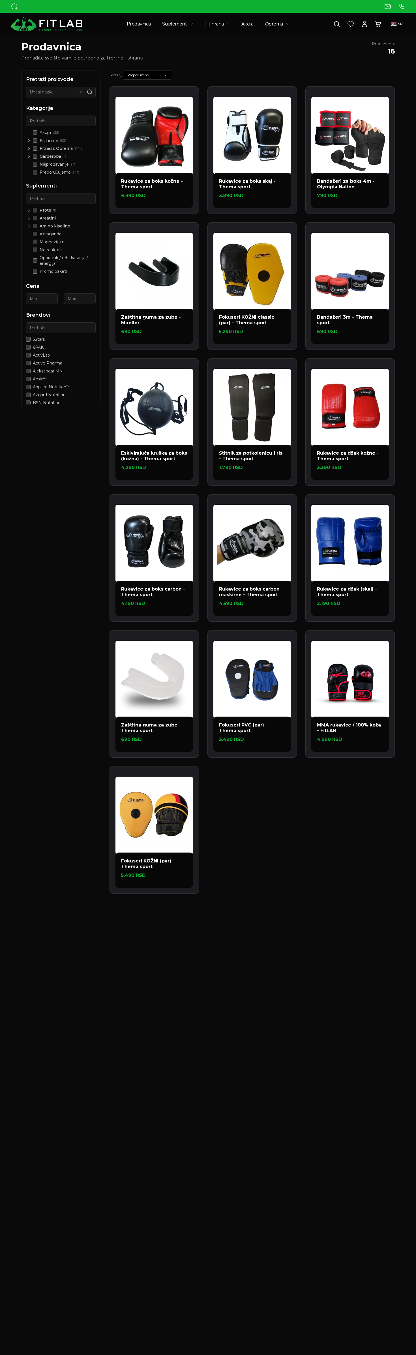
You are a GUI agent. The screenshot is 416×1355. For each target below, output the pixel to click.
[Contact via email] (387, 6)
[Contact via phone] (401, 6)
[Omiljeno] (350, 24)
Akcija (247, 24)
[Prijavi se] (364, 24)
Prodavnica (139, 24)
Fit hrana (214, 24)
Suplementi (175, 24)
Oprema (274, 24)
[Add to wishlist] (187, 98)
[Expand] (29, 140)
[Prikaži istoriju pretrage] (80, 92)
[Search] (14, 6)
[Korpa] (378, 24)
